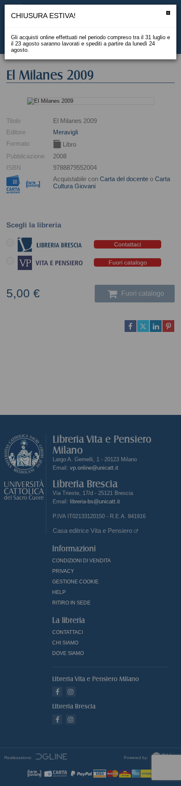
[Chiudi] (168, 13)
